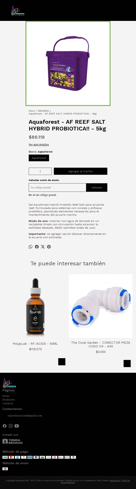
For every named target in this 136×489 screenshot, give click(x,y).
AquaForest (39, 158)
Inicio (6, 396)
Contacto (7, 403)
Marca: (40, 151)
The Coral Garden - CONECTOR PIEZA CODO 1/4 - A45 (100, 344)
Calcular (97, 187)
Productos (8, 399)
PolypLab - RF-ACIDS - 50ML (35, 343)
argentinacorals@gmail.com (25, 415)
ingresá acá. (115, 481)
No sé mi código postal (42, 195)
